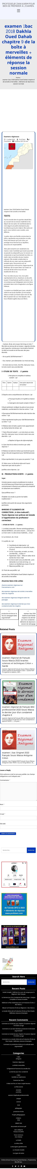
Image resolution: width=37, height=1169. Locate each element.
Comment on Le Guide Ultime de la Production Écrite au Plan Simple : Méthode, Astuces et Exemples (18, 1040)
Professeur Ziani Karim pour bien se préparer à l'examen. (18, 4)
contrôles (18, 1092)
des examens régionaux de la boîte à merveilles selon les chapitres (17, 592)
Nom (2, 804)
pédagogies (18, 1108)
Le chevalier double (18, 1150)
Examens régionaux (11, 137)
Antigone (18, 1059)
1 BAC (18, 1057)
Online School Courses (8, 1160)
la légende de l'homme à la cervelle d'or (18, 1068)
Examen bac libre (18, 1080)
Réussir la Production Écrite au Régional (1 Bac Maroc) (18, 1008)
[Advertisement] (18, 112)
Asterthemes (22, 1160)
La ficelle (18, 1140)
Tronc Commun (18, 1135)
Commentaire (5, 780)
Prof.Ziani (22, 139)
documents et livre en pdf (18, 1126)
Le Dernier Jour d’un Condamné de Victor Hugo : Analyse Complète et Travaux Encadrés (18, 998)
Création (18, 1118)
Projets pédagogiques (18, 1115)
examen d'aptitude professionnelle (18, 1095)
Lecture (18, 1102)
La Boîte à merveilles (18, 1065)
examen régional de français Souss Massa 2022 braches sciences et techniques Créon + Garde (17, 662)
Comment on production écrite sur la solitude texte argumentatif (18, 1045)
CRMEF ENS (18, 1123)
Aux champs (18, 1137)
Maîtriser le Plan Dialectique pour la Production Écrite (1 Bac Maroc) (18, 1004)
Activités (18, 1090)
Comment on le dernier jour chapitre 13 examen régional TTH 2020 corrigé (18, 1024)
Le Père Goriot (18, 1087)
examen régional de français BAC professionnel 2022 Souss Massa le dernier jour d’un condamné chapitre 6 (18, 711)
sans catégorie (18, 1130)
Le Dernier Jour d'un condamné (18, 1072)
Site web (3, 824)
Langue (18, 1098)
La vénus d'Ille (18, 1143)
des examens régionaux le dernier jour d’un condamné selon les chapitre (16, 605)
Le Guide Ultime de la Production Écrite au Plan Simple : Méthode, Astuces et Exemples (18, 1012)
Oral (18, 1105)
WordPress (18, 1162)
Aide (18, 1120)
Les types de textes (18, 1153)
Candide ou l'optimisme (19, 1077)
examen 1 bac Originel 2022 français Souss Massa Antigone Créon (17, 755)
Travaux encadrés (18, 1132)
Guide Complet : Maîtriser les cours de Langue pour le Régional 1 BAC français (19, 993)
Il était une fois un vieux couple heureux (18, 1083)
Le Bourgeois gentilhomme (18, 1147)
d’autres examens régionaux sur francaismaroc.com (12, 586)
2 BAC (18, 1075)
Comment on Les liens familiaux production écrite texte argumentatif (18, 1030)
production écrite (18, 1111)
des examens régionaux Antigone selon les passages (16, 598)
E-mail (2, 814)
